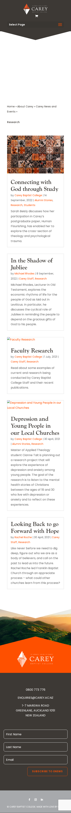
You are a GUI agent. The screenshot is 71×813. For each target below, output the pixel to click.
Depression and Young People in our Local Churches (35, 426)
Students (29, 205)
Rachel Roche (23, 537)
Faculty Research (32, 351)
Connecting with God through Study (34, 186)
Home (11, 106)
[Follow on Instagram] (35, 799)
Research (17, 205)
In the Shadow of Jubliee (31, 264)
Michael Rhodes (24, 273)
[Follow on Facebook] (29, 799)
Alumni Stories (44, 200)
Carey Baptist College (28, 195)
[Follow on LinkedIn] (41, 799)
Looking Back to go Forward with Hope (35, 528)
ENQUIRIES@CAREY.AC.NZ (35, 698)
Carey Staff (26, 278)
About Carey (25, 106)
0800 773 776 (35, 690)
